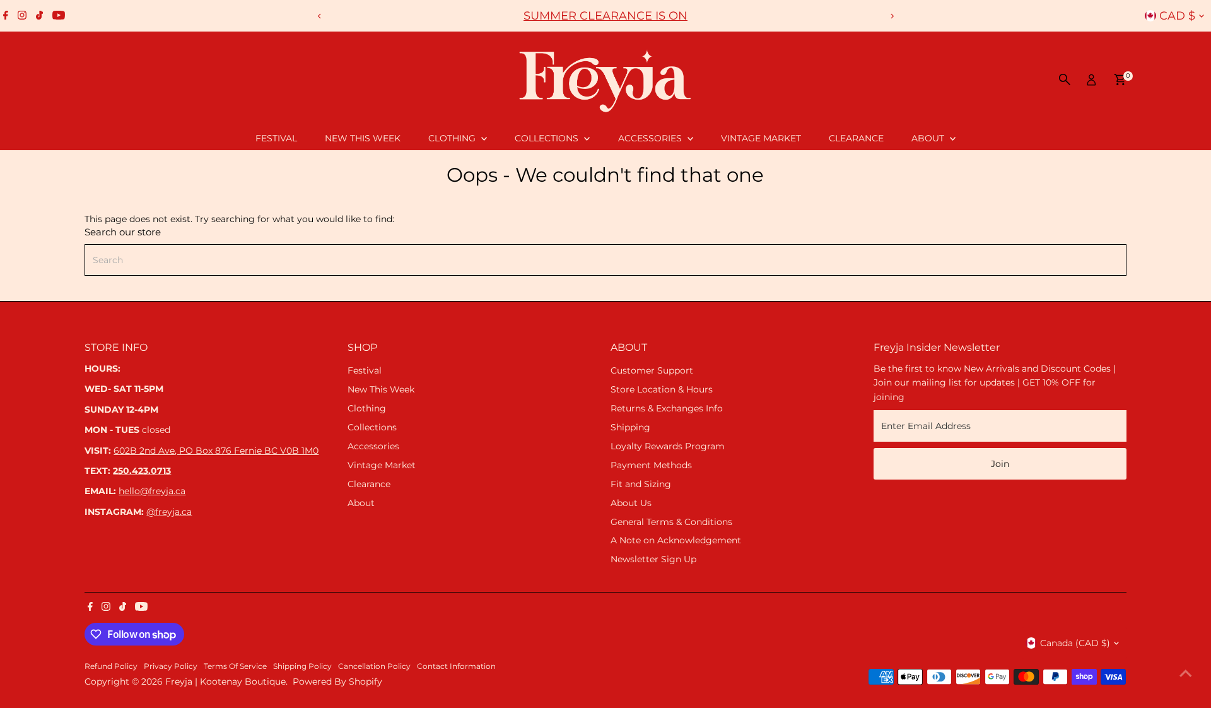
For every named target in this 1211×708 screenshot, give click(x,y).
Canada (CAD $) (1075, 643)
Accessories (651, 138)
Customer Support (652, 370)
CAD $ (1177, 16)
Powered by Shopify (337, 681)
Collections (548, 138)
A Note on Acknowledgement (676, 540)
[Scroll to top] (1185, 673)
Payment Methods (651, 465)
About (929, 138)
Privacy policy (170, 666)
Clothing (453, 138)
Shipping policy (302, 666)
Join (1000, 463)
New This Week (363, 138)
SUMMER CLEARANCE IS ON (605, 16)
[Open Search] (1064, 79)
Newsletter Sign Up (653, 559)
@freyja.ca (169, 511)
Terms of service (235, 666)
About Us (631, 503)
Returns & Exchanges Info (667, 408)
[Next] (891, 16)
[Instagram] (22, 16)
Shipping (630, 427)
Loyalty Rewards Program (668, 446)
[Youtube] (58, 16)
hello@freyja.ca (152, 491)
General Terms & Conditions (671, 522)
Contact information (456, 666)
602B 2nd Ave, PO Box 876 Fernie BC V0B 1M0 (216, 450)
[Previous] (319, 16)
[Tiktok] (39, 16)
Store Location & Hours (662, 389)
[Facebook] (5, 16)
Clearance (856, 138)
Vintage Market (761, 138)
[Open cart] (1119, 79)
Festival (276, 138)
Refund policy (111, 666)
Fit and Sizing (641, 484)
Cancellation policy (374, 666)
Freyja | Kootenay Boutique (225, 681)
